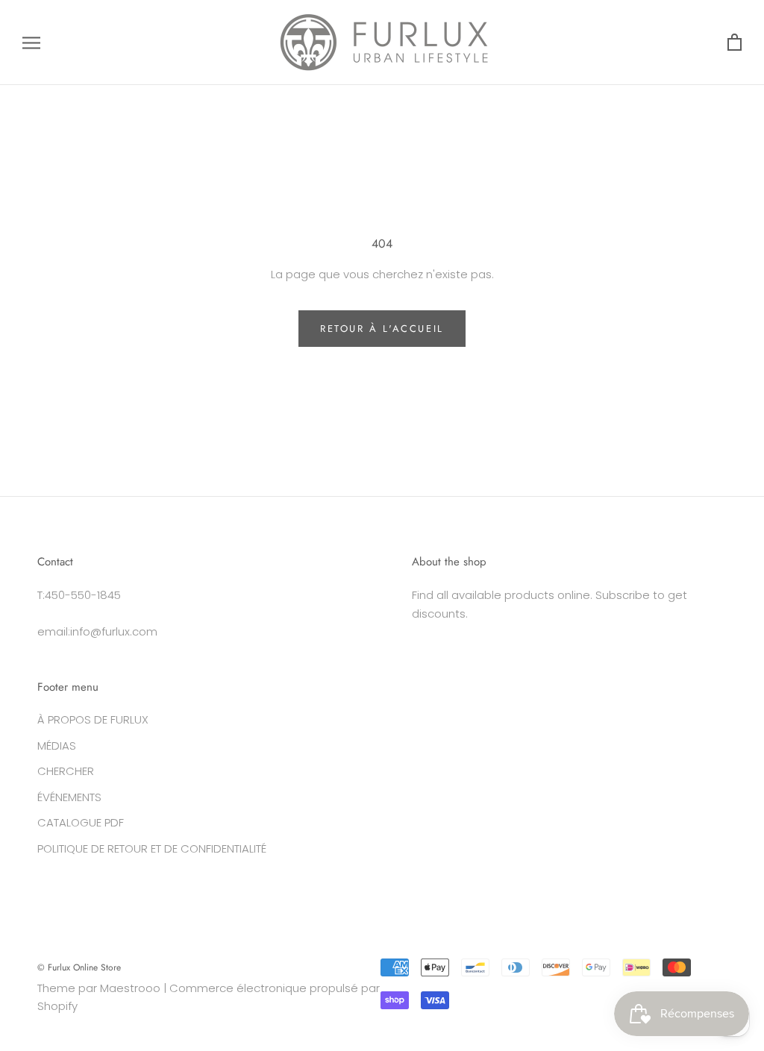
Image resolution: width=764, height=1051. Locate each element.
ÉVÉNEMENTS (69, 797)
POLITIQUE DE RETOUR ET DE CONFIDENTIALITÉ (151, 848)
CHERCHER (65, 771)
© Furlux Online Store (79, 967)
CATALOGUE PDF (80, 822)
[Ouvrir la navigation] (31, 42)
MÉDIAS (56, 745)
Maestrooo (130, 988)
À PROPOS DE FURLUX (92, 719)
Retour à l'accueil (382, 328)
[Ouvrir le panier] (734, 42)
